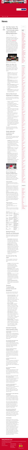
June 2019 (23, 104)
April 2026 (23, 72)
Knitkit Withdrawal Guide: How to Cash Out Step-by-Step (23, 34)
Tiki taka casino (14, 40)
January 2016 (23, 160)
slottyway (23, 202)
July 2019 (23, 103)
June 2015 (23, 171)
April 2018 (23, 119)
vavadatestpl (23, 208)
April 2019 (23, 105)
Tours (22, 203)
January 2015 (23, 178)
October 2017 (23, 129)
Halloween (23, 189)
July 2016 (23, 152)
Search (24, 9)
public (22, 201)
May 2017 (23, 136)
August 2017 (23, 132)
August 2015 (23, 169)
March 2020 (23, 96)
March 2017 (23, 138)
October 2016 (23, 147)
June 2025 (23, 88)
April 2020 (23, 95)
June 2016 (23, 153)
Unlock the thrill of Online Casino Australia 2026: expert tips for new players (23, 59)
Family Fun (23, 188)
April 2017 (23, 137)
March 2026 (23, 73)
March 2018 (23, 120)
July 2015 (23, 170)
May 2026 (23, 71)
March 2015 (23, 175)
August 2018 (23, 114)
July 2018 (23, 115)
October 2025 (23, 82)
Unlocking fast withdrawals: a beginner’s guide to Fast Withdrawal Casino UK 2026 (23, 46)
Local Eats (23, 196)
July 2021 (23, 89)
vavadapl (23, 207)
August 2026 (23, 67)
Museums (23, 197)
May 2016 (23, 154)
